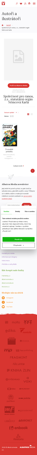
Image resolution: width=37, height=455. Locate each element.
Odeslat (26, 205)
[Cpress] (24, 341)
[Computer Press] (12, 341)
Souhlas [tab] (6, 211)
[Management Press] (8, 350)
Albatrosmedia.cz (7, 279)
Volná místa (6, 260)
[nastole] (26, 330)
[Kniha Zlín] (18, 370)
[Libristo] (10, 420)
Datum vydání (9, 112)
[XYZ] (28, 322)
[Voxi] (27, 379)
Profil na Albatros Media (18, 85)
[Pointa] (24, 398)
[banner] (4, 3)
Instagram (9, 298)
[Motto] (16, 322)
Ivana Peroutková (8, 155)
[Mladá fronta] (9, 410)
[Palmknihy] (24, 388)
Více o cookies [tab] (30, 211)
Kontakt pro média (8, 253)
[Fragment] (18, 357)
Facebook (9, 302)
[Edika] (11, 330)
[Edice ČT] (11, 388)
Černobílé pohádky (9, 150)
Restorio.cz (5, 287)
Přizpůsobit (17, 245)
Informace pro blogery (9, 257)
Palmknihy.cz (6, 276)
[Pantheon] (11, 398)
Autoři (8, 25)
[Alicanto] (18, 364)
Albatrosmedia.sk (7, 283)
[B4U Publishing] (24, 350)
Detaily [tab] (17, 211)
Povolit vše (18, 239)
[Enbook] (18, 428)
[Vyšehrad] (13, 379)
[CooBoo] (6, 322)
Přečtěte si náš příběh (9, 264)
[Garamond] (25, 410)
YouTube (9, 307)
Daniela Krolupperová (9, 157)
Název (6, 116)
